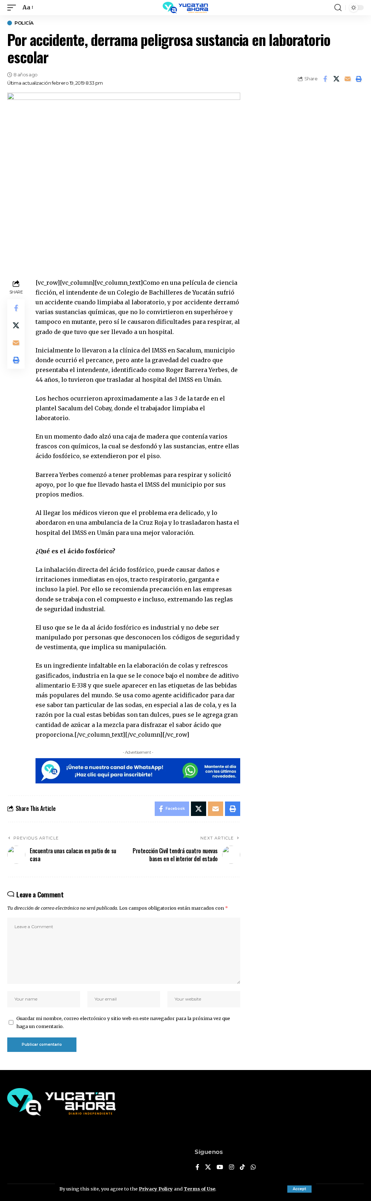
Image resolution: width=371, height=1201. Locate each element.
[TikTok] (242, 1167)
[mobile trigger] (13, 7)
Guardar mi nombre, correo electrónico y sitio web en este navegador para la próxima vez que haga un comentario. (123, 1022)
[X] (208, 1167)
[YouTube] (220, 1167)
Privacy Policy (156, 1189)
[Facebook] (197, 1167)
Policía (24, 23)
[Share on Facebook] (325, 79)
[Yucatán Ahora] (185, 7)
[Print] (359, 79)
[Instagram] (231, 1167)
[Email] (347, 79)
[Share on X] (336, 79)
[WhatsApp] (253, 1167)
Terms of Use (199, 1189)
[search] (338, 7)
